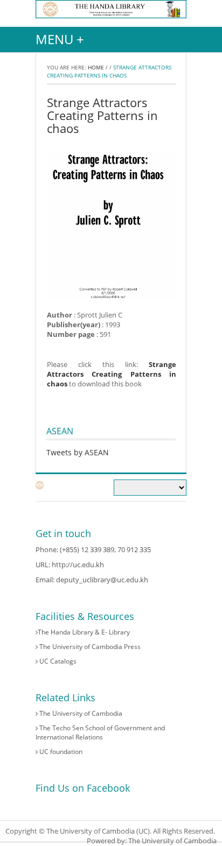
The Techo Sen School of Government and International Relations (100, 732)
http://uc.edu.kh (78, 564)
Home (96, 67)
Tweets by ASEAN (77, 452)
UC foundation (60, 751)
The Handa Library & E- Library (84, 632)
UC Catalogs (57, 661)
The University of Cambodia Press (89, 646)
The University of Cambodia (80, 713)
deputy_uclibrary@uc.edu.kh (102, 579)
